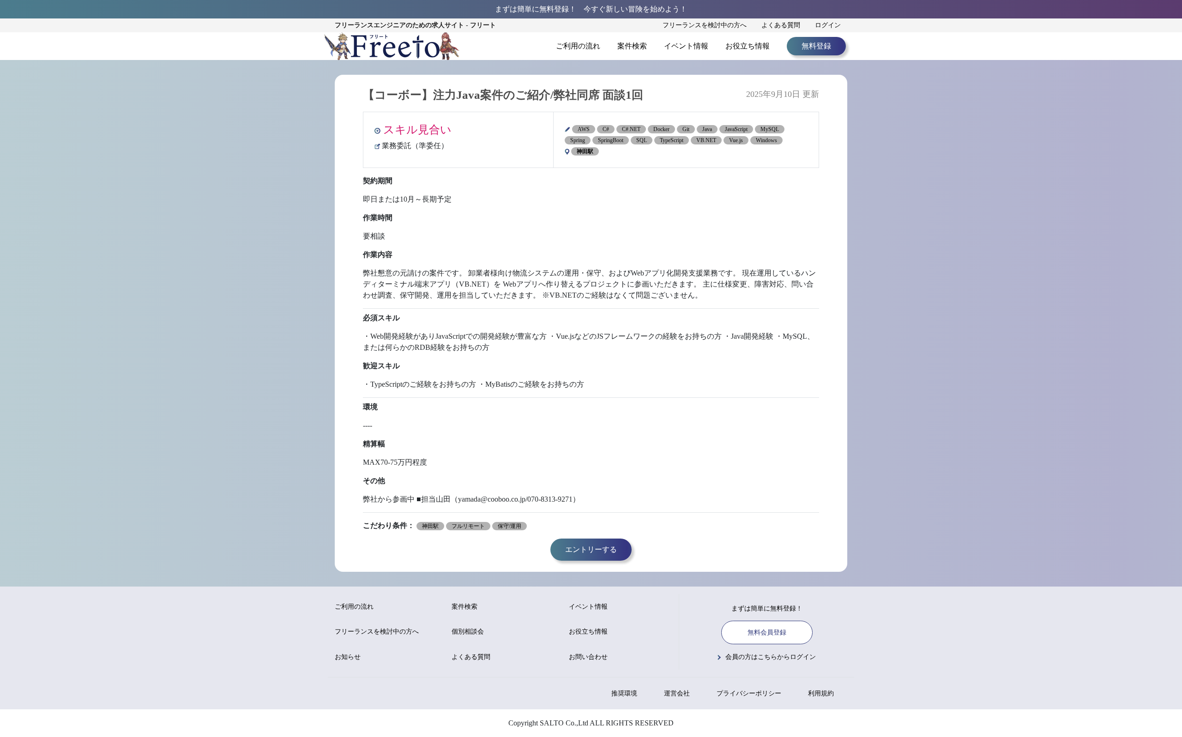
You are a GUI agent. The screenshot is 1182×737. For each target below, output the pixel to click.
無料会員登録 (767, 632)
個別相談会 (468, 631)
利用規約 (821, 693)
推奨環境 (624, 693)
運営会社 (677, 693)
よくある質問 (780, 25)
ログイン (828, 25)
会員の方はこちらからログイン (770, 656)
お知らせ (348, 656)
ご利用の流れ (578, 46)
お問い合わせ (588, 656)
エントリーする (591, 549)
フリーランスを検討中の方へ (705, 25)
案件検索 (632, 46)
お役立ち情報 (747, 46)
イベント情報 (686, 46)
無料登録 (816, 46)
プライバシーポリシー (749, 693)
